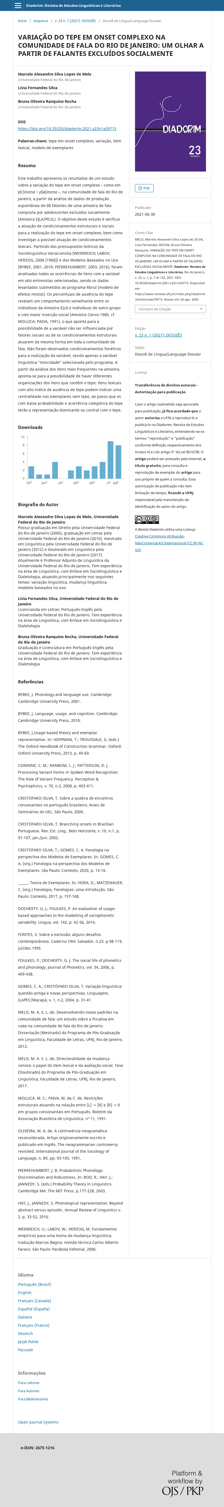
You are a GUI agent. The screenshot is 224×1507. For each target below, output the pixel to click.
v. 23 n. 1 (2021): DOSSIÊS (75, 20)
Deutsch (25, 1333)
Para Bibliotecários (33, 1399)
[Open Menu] (18, 5)
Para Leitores (28, 1382)
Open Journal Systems (38, 1422)
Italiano (25, 1317)
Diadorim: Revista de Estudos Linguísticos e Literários (73, 5)
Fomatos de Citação (155, 309)
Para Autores (28, 1390)
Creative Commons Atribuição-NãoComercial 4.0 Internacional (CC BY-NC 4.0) (169, 543)
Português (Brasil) (34, 1284)
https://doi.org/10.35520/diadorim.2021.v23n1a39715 (67, 128)
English (25, 1292)
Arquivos (41, 20)
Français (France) (33, 1325)
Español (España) (34, 1308)
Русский (25, 1349)
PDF (146, 188)
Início (22, 20)
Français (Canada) (34, 1300)
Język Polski (28, 1341)
